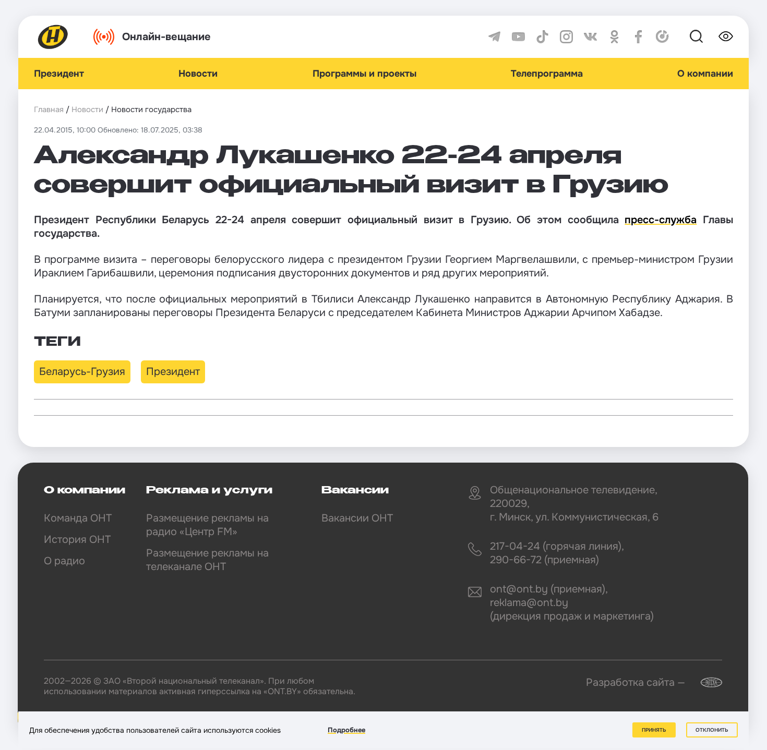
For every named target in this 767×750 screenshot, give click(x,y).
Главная (49, 109)
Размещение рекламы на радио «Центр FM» (207, 525)
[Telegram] (494, 36)
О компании (705, 73)
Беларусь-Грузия (82, 371)
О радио (64, 560)
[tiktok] (542, 36)
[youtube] (518, 36)
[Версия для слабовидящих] (725, 36)
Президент (59, 73)
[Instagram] (566, 36)
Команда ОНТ (78, 518)
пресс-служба (661, 219)
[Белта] (705, 682)
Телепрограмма (547, 73)
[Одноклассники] (614, 36)
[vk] (590, 36)
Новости (198, 73)
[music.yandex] (662, 36)
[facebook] (638, 36)
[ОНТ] (53, 36)
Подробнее (346, 729)
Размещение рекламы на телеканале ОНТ (207, 560)
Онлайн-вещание (166, 36)
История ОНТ (77, 539)
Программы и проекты (364, 73)
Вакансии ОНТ (357, 518)
